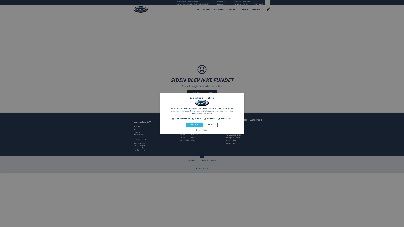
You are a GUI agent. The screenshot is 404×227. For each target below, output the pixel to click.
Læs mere (209, 113)
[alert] (202, 113)
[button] (202, 130)
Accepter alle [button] (194, 125)
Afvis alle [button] (210, 125)
